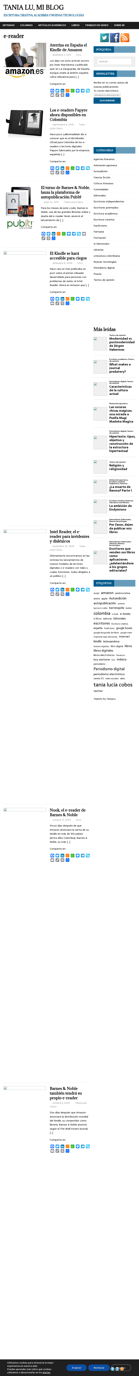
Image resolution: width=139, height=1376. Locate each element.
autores (121, 603)
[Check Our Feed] (125, 40)
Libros (75, 25)
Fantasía (99, 232)
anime (97, 598)
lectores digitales (101, 646)
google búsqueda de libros (106, 632)
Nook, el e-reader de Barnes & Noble (68, 812)
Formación (100, 238)
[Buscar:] (114, 62)
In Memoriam (101, 244)
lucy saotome (102, 660)
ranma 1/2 (99, 678)
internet (124, 636)
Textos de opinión (104, 280)
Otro (78, 55)
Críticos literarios (103, 183)
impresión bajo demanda (105, 636)
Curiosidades (101, 189)
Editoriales (100, 195)
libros (128, 646)
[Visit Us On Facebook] (114, 40)
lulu (113, 659)
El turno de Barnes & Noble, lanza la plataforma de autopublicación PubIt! (65, 192)
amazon (107, 593)
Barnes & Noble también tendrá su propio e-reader (66, 1093)
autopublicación (105, 603)
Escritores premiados (106, 208)
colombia (102, 613)
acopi (96, 593)
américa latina (122, 593)
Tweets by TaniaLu (105, 699)
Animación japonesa (105, 165)
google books (124, 628)
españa (98, 628)
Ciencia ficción (102, 177)
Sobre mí (119, 25)
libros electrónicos (104, 655)
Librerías (99, 250)
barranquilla (116, 608)
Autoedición (101, 171)
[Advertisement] (114, 125)
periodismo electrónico (109, 674)
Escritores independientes (109, 201)
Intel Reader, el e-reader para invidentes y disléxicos (69, 536)
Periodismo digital (104, 268)
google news (126, 632)
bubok (129, 608)
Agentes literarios (104, 159)
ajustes (46, 1372)
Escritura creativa (104, 219)
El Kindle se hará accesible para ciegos (68, 255)
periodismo (99, 664)
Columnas (26, 25)
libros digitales (103, 650)
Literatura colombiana (107, 256)
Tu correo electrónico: (106, 91)
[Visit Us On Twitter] (104, 40)
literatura (120, 655)
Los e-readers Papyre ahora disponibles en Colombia (68, 115)
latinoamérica (111, 641)
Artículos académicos (52, 25)
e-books (125, 613)
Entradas (8, 25)
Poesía (97, 274)
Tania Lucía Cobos (73, 202)
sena (122, 678)
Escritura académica (105, 214)
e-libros (98, 619)
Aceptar (76, 1368)
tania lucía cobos (113, 685)
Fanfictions (100, 226)
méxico (122, 659)
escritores (102, 623)
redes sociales (112, 678)
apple (104, 598)
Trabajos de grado (96, 25)
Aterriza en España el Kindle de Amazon (68, 47)
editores (107, 619)
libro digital (117, 646)
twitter (98, 691)
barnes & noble (100, 608)
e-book (115, 614)
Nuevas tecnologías (105, 262)
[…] (77, 77)
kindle (98, 641)
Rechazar (99, 1368)
